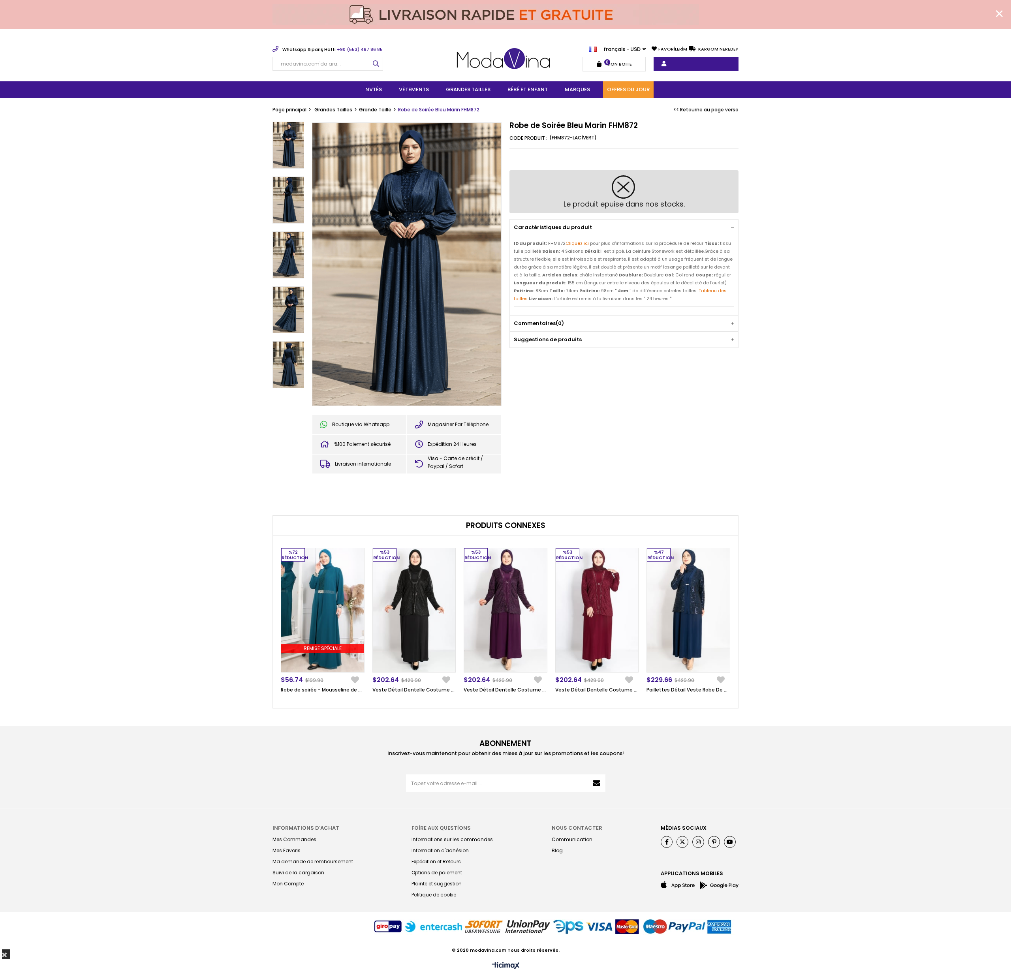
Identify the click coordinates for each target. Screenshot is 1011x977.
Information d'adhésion (440, 850)
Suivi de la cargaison (298, 872)
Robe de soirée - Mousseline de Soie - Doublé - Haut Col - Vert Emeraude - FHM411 (323, 689)
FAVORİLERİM (672, 49)
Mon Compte (288, 883)
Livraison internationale (363, 463)
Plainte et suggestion (437, 883)
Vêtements (414, 89)
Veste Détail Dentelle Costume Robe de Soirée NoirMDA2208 (414, 689)
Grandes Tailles (468, 89)
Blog (557, 850)
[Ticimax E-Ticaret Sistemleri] (506, 966)
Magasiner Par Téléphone (458, 424)
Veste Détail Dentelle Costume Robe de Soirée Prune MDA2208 (505, 689)
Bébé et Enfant (527, 89)
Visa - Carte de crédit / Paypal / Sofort (455, 462)
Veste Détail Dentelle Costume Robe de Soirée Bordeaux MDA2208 (597, 689)
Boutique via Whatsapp (360, 424)
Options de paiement (437, 872)
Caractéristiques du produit (553, 227)
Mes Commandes (294, 839)
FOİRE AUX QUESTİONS (441, 828)
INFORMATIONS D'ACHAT (305, 828)
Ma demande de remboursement (312, 861)
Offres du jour (628, 89)
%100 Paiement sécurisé (362, 444)
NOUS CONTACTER (577, 828)
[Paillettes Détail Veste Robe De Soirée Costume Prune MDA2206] (688, 610)
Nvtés (373, 89)
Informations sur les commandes (452, 839)
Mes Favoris (286, 850)
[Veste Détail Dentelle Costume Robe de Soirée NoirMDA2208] (414, 610)
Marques (577, 89)
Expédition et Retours (436, 861)
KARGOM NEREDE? (718, 49)
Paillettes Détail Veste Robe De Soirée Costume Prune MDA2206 (688, 689)
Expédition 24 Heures (452, 444)
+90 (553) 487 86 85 (332, 49)
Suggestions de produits (548, 339)
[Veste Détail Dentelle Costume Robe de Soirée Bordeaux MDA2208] (597, 610)
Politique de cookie (434, 894)
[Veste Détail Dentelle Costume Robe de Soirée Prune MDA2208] (505, 610)
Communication (572, 839)
